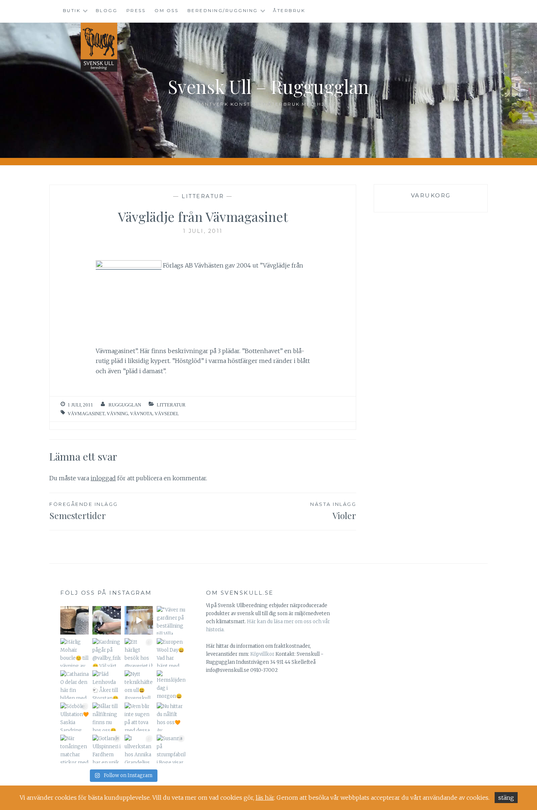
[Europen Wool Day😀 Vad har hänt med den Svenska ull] (171, 652)
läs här (265, 797)
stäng (506, 797)
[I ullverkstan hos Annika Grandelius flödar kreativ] (139, 749)
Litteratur (203, 196)
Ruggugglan (124, 404)
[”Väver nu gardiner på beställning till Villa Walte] (171, 620)
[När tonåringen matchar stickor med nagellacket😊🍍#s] (74, 749)
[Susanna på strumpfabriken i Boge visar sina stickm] (171, 749)
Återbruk (289, 10)
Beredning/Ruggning (222, 10)
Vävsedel (167, 413)
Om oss (166, 10)
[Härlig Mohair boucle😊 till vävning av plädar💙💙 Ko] (74, 652)
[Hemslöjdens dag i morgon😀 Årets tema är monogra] (171, 684)
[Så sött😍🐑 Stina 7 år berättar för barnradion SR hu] (106, 620)
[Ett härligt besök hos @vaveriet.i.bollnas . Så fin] (139, 652)
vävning (117, 413)
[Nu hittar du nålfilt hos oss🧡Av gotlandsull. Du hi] (171, 717)
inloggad (103, 478)
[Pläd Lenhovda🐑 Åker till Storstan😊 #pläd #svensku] (106, 684)
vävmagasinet (86, 413)
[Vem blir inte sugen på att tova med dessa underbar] (139, 717)
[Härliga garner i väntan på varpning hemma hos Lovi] (74, 620)
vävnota (141, 413)
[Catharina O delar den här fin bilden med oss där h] (74, 684)
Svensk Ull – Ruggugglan (268, 86)
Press (136, 10)
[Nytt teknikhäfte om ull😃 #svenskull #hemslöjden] (139, 684)
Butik (72, 10)
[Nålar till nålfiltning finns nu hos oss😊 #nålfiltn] (106, 717)
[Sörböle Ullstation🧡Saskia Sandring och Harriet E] (74, 717)
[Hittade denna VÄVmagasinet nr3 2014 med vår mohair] (139, 620)
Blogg (107, 10)
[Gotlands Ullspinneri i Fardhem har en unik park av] (106, 749)
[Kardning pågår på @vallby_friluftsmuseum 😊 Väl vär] (106, 652)
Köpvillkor (262, 654)
